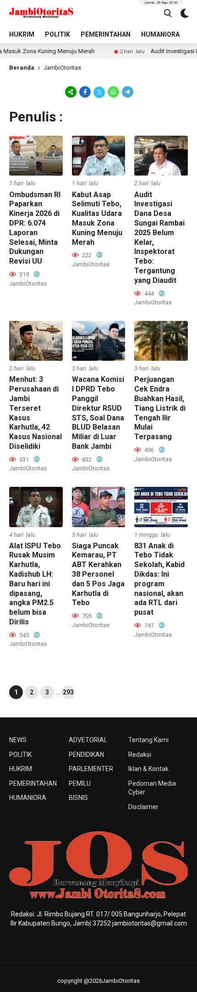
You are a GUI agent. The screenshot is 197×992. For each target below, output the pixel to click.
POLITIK (57, 34)
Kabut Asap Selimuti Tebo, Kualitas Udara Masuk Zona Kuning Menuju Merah (97, 218)
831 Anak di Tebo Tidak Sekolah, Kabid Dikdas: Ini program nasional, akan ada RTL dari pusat (159, 579)
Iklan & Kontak (148, 768)
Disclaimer (143, 806)
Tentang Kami (148, 740)
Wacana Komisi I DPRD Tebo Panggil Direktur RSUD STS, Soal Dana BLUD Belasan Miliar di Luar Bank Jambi (98, 413)
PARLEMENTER (91, 768)
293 (68, 692)
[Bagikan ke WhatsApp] (113, 91)
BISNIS (78, 797)
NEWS (18, 740)
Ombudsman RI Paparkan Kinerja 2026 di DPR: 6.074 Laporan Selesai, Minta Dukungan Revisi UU (34, 228)
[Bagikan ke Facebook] (85, 91)
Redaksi (139, 754)
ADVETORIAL (88, 740)
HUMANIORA (160, 34)
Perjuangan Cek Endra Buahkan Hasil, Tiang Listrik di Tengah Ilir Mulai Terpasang (160, 408)
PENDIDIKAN (86, 754)
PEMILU (80, 783)
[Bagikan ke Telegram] (126, 91)
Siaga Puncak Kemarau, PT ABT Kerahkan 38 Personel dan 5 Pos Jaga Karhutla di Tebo (98, 574)
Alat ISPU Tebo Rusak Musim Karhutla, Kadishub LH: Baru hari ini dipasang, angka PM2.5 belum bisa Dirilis (35, 583)
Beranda (21, 67)
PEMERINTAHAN (106, 34)
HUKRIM (21, 34)
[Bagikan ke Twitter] (99, 91)
